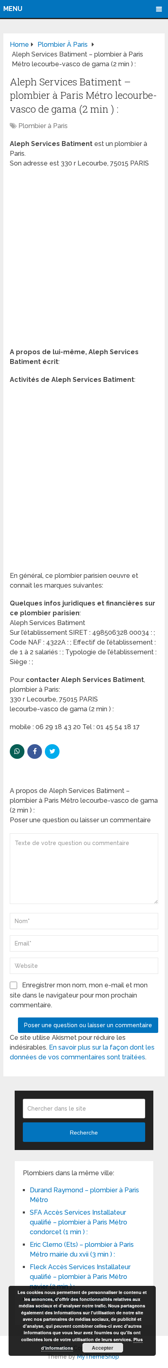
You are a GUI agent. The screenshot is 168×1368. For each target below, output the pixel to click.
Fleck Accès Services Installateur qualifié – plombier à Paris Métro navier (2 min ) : (80, 1276)
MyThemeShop (98, 1356)
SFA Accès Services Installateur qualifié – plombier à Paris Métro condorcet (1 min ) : (78, 1222)
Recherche (84, 1132)
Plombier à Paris (43, 126)
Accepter (102, 1347)
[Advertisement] (84, 260)
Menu (12, 9)
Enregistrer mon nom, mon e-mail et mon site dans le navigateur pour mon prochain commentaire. (79, 995)
